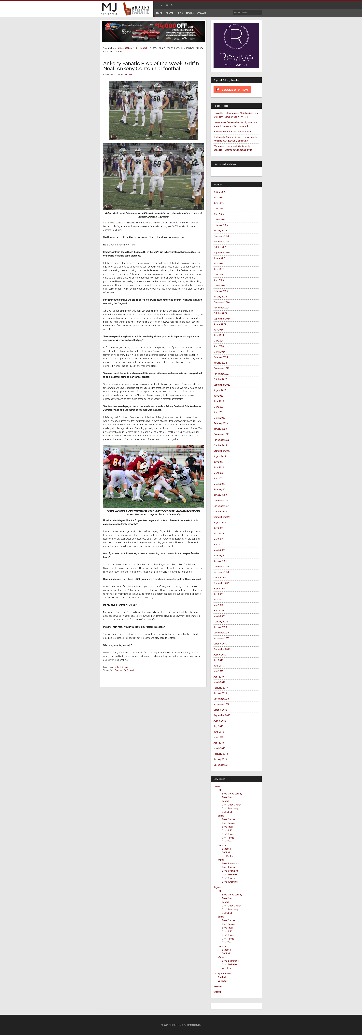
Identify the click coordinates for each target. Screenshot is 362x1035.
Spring (221, 815)
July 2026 (218, 197)
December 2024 (222, 302)
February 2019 (221, 687)
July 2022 (218, 462)
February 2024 (221, 357)
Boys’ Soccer (228, 819)
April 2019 (219, 676)
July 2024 (218, 329)
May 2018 (218, 737)
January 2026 (220, 230)
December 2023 (222, 368)
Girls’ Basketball (230, 874)
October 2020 (220, 577)
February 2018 (221, 754)
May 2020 (218, 605)
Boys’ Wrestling (230, 881)
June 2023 (219, 401)
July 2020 (218, 594)
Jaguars (125, 667)
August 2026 (220, 192)
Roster (229, 856)
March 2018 (219, 748)
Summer (222, 845)
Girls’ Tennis (228, 837)
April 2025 (219, 280)
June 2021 (219, 533)
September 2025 (222, 252)
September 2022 (222, 451)
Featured (119, 670)
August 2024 (220, 324)
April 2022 (219, 478)
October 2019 (220, 643)
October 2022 (220, 445)
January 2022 (220, 495)
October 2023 (220, 379)
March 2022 (219, 484)
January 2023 (220, 429)
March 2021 (219, 550)
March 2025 (219, 285)
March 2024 (219, 351)
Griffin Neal (129, 670)
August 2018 (220, 720)
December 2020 (222, 566)
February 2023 (221, 423)
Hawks (217, 786)
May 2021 (218, 539)
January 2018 (220, 759)
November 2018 (222, 704)
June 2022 (219, 467)
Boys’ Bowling (229, 867)
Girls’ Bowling (228, 878)
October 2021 (220, 511)
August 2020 (220, 588)
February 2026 (221, 225)
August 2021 (220, 522)
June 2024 (219, 335)
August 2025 (220, 258)
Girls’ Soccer (228, 834)
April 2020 (219, 610)
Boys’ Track (227, 826)
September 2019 (222, 649)
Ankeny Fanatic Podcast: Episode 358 (232, 131)
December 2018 (222, 698)
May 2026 (218, 208)
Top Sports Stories (223, 973)
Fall (219, 790)
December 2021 (222, 500)
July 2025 (218, 263)
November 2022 (222, 440)
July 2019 (218, 660)
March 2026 (219, 219)
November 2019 (222, 638)
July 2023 (218, 395)
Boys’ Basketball (230, 863)
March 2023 (219, 418)
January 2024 (220, 362)
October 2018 (220, 709)
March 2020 (219, 616)
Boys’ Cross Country (232, 793)
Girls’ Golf (227, 830)
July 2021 (218, 528)
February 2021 (221, 555)
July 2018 (218, 726)
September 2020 (222, 583)
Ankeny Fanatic (137, 9)
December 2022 (222, 434)
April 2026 (219, 214)
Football (117, 667)
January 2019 (220, 693)
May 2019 (218, 671)
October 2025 (220, 247)
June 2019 (219, 665)
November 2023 (222, 373)
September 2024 (222, 318)
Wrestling (226, 968)
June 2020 (219, 599)
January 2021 (220, 561)
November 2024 (222, 307)
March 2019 (219, 682)
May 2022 (218, 473)
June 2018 (219, 731)
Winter (221, 859)
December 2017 (222, 765)
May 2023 (218, 406)
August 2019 (220, 654)
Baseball (226, 848)
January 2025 (220, 296)
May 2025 (218, 274)
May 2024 (218, 340)
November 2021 (222, 506)
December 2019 (222, 632)
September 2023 (222, 384)
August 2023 (220, 390)
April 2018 (219, 743)
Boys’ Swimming (230, 870)
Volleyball (227, 812)
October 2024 (220, 313)
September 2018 (222, 715)
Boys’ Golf (227, 797)
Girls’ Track (227, 841)
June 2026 (219, 203)
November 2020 (222, 572)
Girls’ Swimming (230, 808)
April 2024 (219, 346)
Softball (226, 852)
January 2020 (220, 627)
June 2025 (219, 269)
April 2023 (219, 412)
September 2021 (222, 517)
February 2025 (221, 291)
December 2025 (222, 236)
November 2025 (222, 241)
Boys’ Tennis (228, 823)
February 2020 (221, 621)
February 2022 (221, 489)
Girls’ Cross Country (232, 804)
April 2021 (219, 544)
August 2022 (220, 456)
